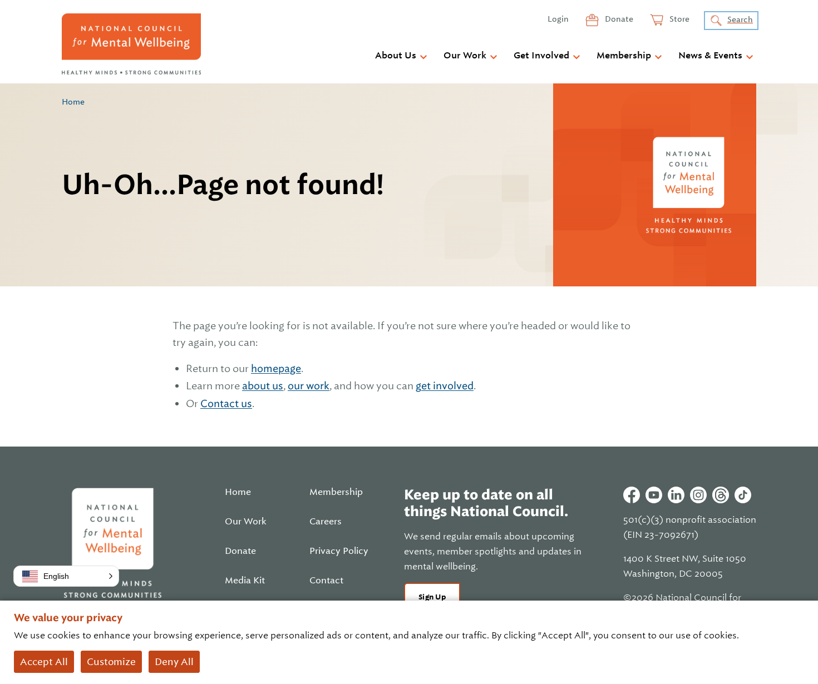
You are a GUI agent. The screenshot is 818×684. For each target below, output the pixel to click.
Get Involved (541, 55)
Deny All (174, 662)
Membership (624, 55)
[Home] (131, 44)
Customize (111, 662)
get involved (445, 385)
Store (678, 19)
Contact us (226, 403)
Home (73, 102)
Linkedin (676, 495)
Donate (618, 19)
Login (558, 19)
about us (262, 385)
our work (308, 385)
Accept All (44, 662)
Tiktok (743, 495)
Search (740, 19)
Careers (325, 521)
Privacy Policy (338, 551)
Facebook (631, 495)
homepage (276, 368)
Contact (326, 580)
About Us (395, 55)
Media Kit (245, 580)
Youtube (653, 495)
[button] (66, 576)
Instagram (698, 495)
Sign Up (432, 597)
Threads (720, 495)
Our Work (465, 55)
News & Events (710, 55)
